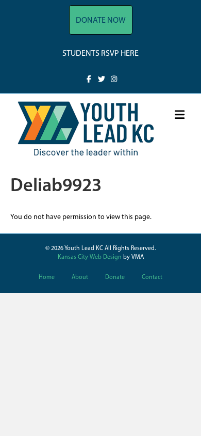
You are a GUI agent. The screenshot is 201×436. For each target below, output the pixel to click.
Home (47, 277)
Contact (152, 277)
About (80, 277)
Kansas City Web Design (90, 257)
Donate (115, 277)
